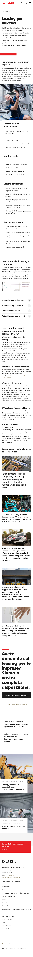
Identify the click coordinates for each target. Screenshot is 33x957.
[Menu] (30, 2)
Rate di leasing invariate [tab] (12, 311)
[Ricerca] (25, 2)
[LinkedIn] (11, 861)
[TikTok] (15, 861)
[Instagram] (7, 861)
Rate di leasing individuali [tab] (13, 300)
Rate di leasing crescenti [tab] (12, 305)
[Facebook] (3, 861)
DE (2, 943)
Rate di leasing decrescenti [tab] (13, 316)
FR (6, 943)
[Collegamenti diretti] (22, 2)
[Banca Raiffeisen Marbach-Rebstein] (7, 2)
